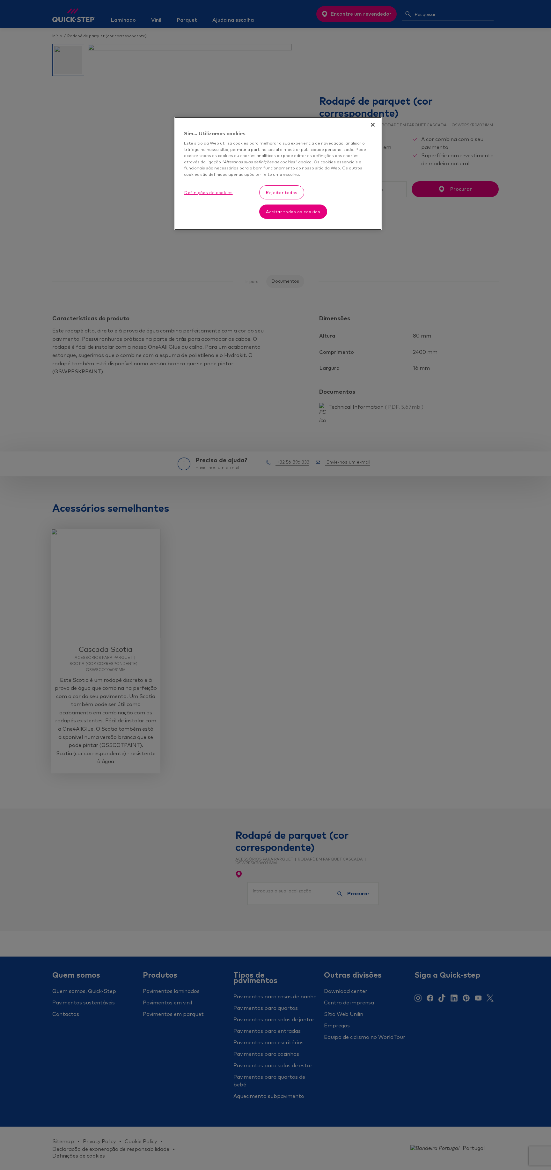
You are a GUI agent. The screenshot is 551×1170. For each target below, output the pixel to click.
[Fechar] (373, 125)
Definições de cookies (208, 192)
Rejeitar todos (282, 192)
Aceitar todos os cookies (293, 211)
